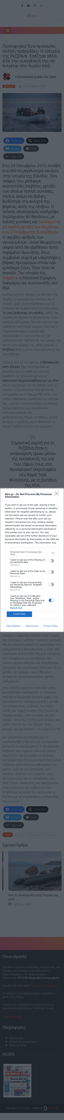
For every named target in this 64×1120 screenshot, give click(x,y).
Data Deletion (13, 626)
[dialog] (32, 560)
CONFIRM (19, 614)
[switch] (51, 560)
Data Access (32, 626)
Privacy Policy (50, 626)
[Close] (57, 494)
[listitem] (32, 553)
